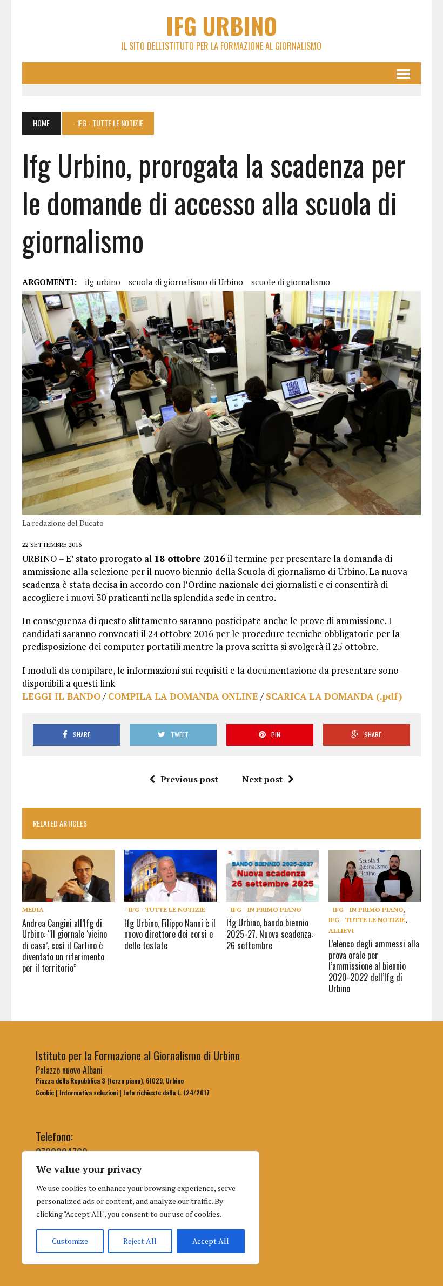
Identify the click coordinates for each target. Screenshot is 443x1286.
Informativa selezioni (88, 1092)
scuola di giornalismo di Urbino (186, 281)
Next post (262, 779)
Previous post (189, 779)
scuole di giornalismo (290, 281)
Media (33, 909)
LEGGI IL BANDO (61, 696)
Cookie (45, 1092)
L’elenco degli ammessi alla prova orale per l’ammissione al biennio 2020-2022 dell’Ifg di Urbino (373, 966)
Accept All (210, 1241)
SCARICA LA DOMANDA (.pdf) (334, 696)
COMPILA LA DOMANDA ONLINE (183, 696)
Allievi (341, 930)
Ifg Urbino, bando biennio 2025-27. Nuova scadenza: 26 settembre (269, 934)
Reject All (140, 1241)
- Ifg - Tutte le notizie (164, 909)
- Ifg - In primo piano (263, 909)
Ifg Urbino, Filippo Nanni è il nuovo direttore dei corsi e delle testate (170, 934)
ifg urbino (102, 281)
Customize (70, 1241)
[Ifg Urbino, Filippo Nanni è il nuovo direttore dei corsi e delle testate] (170, 895)
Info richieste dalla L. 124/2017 (166, 1092)
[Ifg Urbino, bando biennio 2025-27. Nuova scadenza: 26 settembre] (272, 894)
